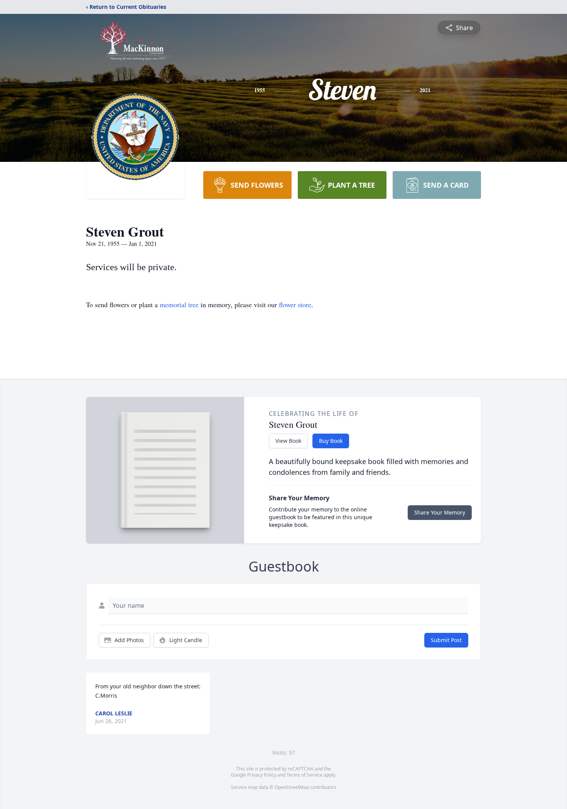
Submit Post (446, 640)
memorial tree (179, 304)
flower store (295, 304)
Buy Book (331, 440)
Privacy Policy (261, 775)
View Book (288, 440)
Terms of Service (304, 775)
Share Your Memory (439, 512)
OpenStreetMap (292, 787)
